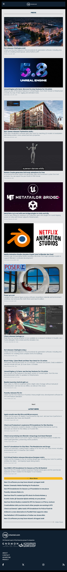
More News (33, 478)
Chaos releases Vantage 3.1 (14, 336)
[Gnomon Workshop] (27, 545)
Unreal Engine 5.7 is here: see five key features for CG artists (26, 371)
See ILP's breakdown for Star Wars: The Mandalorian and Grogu (27, 446)
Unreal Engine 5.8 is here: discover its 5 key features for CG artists (28, 89)
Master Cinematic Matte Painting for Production (21, 485)
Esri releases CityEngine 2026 (14, 48)
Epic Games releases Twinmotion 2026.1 (18, 131)
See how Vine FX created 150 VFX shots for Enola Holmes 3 (25, 495)
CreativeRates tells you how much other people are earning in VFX (28, 505)
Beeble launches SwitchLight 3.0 (16, 382)
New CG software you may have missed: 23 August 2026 (24, 482)
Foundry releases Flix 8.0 (13, 393)
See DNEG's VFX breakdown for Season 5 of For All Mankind (25, 468)
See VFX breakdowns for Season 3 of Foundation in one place (26, 489)
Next (33, 404)
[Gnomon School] (10, 545)
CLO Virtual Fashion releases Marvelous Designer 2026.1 (24, 457)
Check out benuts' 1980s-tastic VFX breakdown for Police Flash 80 (28, 508)
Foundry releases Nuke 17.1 (14, 492)
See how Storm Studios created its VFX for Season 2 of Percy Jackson (29, 502)
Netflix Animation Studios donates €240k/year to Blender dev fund (28, 254)
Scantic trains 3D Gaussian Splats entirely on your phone (24, 498)
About (5, 553)
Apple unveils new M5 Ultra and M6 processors (21, 414)
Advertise (6, 557)
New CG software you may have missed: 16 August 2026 (24, 518)
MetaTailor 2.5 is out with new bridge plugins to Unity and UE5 (26, 213)
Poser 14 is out (9, 295)
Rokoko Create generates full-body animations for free (24, 172)
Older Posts (59, 522)
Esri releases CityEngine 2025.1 (15, 350)
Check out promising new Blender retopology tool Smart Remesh (28, 436)
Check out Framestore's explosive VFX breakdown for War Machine (28, 425)
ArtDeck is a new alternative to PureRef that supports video (26, 512)
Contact (6, 555)
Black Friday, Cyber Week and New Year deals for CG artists (25, 361)
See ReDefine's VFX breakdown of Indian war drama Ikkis (24, 515)
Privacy (5, 559)
